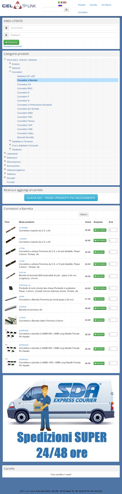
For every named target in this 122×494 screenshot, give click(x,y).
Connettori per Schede (28, 108)
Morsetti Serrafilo (25, 137)
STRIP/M (22, 306)
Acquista (100, 252)
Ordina (83, 214)
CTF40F (22, 317)
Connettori (17, 71)
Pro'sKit (10, 182)
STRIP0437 (23, 359)
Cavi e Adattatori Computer (25, 145)
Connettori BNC (25, 88)
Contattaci (82, 12)
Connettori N (23, 100)
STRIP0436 (23, 345)
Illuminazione (13, 165)
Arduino (15, 63)
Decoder (11, 177)
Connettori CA (24, 84)
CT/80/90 (22, 238)
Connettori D (23, 92)
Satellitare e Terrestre (22, 141)
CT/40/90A (23, 227)
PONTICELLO (24, 285)
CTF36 (22, 248)
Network (16, 67)
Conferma (12, 42)
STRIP (21, 296)
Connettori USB (24, 129)
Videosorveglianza (16, 169)
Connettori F (23, 96)
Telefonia (11, 173)
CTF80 (22, 261)
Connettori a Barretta (27, 80)
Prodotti (81, 4)
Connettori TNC (24, 116)
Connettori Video (25, 133)
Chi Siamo (106, 4)
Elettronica (12, 157)
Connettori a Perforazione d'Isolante (34, 104)
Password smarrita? (13, 46)
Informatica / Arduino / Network (22, 59)
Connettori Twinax (26, 120)
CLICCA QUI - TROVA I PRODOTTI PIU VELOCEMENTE (61, 198)
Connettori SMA (25, 112)
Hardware (17, 149)
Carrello (93, 4)
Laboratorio (12, 153)
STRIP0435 (23, 330)
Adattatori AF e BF (26, 76)
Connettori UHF (24, 125)
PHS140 (22, 272)
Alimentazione (14, 161)
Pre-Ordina (100, 230)
